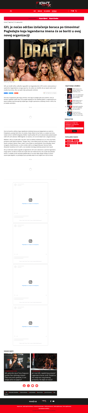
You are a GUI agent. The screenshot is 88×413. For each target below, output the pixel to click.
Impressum (19, 406)
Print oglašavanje (67, 406)
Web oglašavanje (58, 406)
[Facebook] (71, 11)
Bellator (69, 140)
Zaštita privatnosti (48, 406)
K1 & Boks (47, 11)
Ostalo (54, 11)
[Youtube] (73, 11)
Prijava (74, 131)
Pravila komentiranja (39, 406)
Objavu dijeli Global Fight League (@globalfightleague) (30, 220)
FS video (76, 140)
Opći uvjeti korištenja (28, 406)
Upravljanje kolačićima (44, 408)
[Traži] (76, 11)
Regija (40, 11)
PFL (80, 143)
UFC (35, 11)
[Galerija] (44, 60)
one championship (72, 143)
